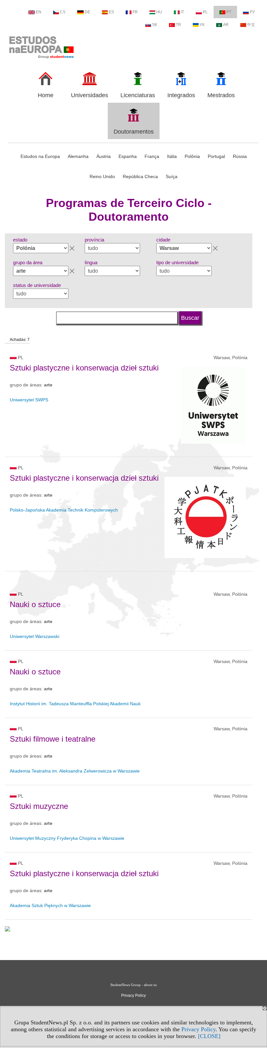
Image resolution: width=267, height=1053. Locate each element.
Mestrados (221, 95)
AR (226, 24)
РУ (252, 12)
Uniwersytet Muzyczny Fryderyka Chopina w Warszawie (67, 838)
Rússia (240, 156)
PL (205, 12)
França (152, 156)
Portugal (216, 156)
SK (154, 24)
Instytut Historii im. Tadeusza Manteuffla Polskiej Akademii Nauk (75, 703)
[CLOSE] (209, 1036)
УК (202, 24)
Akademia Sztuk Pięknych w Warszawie (50, 905)
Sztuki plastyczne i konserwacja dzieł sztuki (84, 367)
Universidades (89, 95)
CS (62, 12)
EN (38, 12)
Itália (172, 156)
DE (87, 12)
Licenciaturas (137, 95)
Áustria (103, 156)
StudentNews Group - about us (133, 985)
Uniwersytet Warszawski (34, 636)
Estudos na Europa (40, 156)
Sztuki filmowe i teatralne (52, 738)
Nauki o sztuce (35, 604)
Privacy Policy (198, 1029)
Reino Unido (102, 176)
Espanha (128, 156)
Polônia (192, 156)
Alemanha (78, 156)
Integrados (181, 95)
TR (178, 24)
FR (135, 12)
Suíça (171, 176)
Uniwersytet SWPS (29, 399)
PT (228, 12)
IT (182, 12)
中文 (251, 24)
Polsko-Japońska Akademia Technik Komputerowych (64, 510)
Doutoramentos (134, 131)
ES (111, 12)
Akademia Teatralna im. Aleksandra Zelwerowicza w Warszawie (75, 771)
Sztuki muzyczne (39, 806)
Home (45, 95)
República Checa (140, 176)
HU (159, 12)
